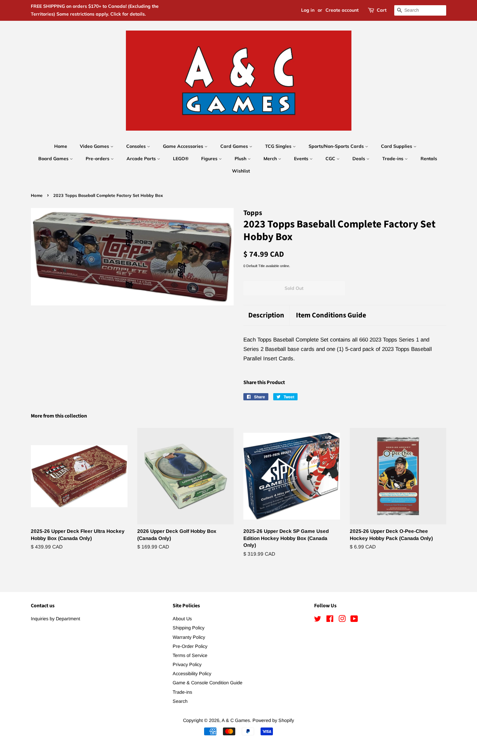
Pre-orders (98, 158)
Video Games (95, 146)
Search (180, 701)
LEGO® (181, 158)
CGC (330, 158)
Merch (270, 158)
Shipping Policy (188, 627)
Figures (210, 158)
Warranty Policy (189, 637)
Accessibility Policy (192, 673)
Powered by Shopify (273, 720)
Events (302, 158)
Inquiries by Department (55, 618)
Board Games (54, 158)
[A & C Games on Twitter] (317, 620)
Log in (307, 10)
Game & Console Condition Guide (207, 682)
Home (60, 146)
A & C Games (236, 720)
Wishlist (241, 171)
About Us (182, 618)
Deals (359, 158)
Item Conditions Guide (331, 315)
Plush (241, 158)
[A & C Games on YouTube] (354, 620)
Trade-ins (393, 158)
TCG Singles (279, 146)
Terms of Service (190, 655)
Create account (342, 10)
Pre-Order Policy (190, 646)
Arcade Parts (142, 158)
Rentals (429, 158)
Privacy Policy (187, 664)
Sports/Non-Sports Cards (337, 146)
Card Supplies (397, 146)
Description (266, 315)
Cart (381, 10)
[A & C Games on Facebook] (330, 620)
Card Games (234, 146)
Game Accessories (183, 146)
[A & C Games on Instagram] (342, 620)
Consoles (136, 146)
